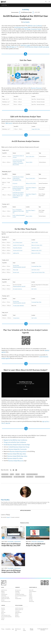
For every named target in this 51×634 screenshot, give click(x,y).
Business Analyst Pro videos (15, 458)
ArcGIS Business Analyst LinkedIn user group (37, 47)
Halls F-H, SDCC (35, 242)
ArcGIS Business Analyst (21, 27)
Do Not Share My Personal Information (43, 629)
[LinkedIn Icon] (16, 470)
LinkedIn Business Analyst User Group (19, 447)
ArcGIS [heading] (2, 587)
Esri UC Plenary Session (17, 242)
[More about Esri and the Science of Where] (3, 583)
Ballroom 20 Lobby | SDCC (37, 245)
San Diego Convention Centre (33, 29)
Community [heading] (17, 587)
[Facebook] (42, 581)
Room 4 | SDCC (29, 162)
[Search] (46, 1)
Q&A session (8, 123)
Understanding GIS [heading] (33, 587)
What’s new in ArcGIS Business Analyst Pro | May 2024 (35, 544)
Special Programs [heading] (18, 605)
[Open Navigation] (49, 1)
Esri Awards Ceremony (17, 288)
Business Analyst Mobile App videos (17, 456)
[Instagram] (45, 584)
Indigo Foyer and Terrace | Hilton (38, 272)
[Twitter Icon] (10, 470)
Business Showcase (36, 88)
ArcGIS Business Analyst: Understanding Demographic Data (18, 178)
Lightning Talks (16, 253)
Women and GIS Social (17, 250)
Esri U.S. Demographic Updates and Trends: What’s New (18, 211)
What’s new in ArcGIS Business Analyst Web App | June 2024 (11, 544)
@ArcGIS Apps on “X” (12, 47)
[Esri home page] (3, 2)
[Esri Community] (42, 584)
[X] (45, 581)
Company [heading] (3, 605)
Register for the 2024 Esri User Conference (15, 440)
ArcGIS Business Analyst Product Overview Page (17, 444)
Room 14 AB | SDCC (30, 156)
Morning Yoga (16, 265)
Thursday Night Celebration (18, 305)
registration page (25, 45)
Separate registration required (19, 286)
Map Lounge (15, 269)
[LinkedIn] (47, 581)
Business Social (16, 272)
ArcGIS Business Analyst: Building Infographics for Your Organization (18, 188)
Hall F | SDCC (34, 288)
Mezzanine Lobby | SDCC (37, 250)
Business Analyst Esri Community (17, 449)
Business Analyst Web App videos (17, 453)
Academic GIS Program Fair (18, 245)
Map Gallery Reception (17, 247)
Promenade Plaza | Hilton (36, 266)
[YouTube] (47, 584)
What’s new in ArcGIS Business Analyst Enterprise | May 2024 (11, 571)
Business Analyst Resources (15, 460)
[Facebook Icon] (13, 470)
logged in (9, 517)
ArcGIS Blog (4, 5)
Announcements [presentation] (18, 541)
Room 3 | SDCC (29, 216)
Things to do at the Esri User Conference (15, 442)
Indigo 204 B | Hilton (36, 129)
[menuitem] (7, 590)
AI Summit (15, 183)
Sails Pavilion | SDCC (36, 247)
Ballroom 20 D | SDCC (31, 183)
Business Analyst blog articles (18, 451)
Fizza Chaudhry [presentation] (10, 541)
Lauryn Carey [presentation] (34, 541)
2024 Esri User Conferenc (35, 25)
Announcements (14, 12)
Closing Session (16, 318)
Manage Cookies (31, 629)
